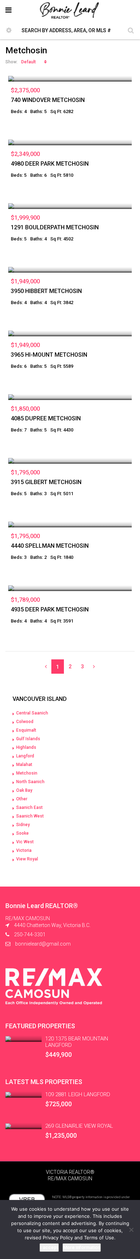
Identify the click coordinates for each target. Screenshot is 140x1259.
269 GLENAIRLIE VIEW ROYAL (79, 1126)
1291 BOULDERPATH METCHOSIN (55, 227)
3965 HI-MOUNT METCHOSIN (49, 354)
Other (21, 798)
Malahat (24, 764)
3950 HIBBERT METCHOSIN (46, 291)
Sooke (22, 833)
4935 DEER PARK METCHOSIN (50, 609)
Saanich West (30, 816)
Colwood (24, 721)
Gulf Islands (28, 738)
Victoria (24, 850)
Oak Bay (24, 790)
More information (81, 1247)
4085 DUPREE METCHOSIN (46, 418)
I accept (49, 1247)
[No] (131, 1229)
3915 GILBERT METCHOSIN (46, 482)
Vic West (25, 841)
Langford (25, 755)
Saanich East (29, 807)
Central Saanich (32, 713)
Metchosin (26, 773)
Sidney (23, 824)
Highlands (26, 747)
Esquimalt (26, 730)
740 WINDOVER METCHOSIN (48, 100)
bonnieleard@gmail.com (43, 944)
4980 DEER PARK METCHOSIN (50, 163)
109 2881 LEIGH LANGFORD (77, 1094)
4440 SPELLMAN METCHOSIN (50, 545)
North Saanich (30, 781)
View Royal (27, 859)
